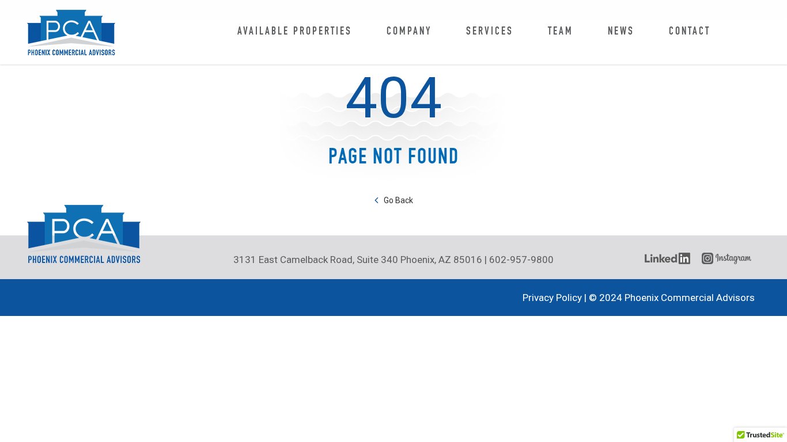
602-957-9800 (521, 259)
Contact (689, 31)
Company (409, 31)
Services (489, 31)
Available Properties (294, 31)
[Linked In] (667, 258)
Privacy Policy (552, 297)
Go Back (398, 200)
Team (560, 31)
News (621, 31)
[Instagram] (728, 258)
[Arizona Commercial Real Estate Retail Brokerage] (71, 32)
